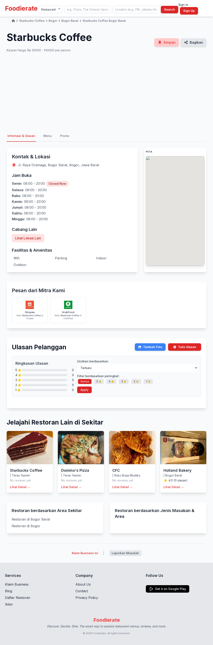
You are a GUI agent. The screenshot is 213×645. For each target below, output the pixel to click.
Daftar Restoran (17, 598)
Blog (8, 591)
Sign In (183, 4)
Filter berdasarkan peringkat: (98, 376)
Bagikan (196, 42)
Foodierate (21, 8)
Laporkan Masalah (125, 553)
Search (169, 9)
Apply (84, 389)
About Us (83, 584)
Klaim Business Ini (85, 553)
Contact (82, 591)
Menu (47, 136)
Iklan (9, 604)
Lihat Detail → (20, 487)
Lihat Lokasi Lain (28, 238)
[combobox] (87, 9)
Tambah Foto (152, 347)
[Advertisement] (106, 91)
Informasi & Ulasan (21, 136)
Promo (64, 136)
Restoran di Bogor (26, 526)
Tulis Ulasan (187, 347)
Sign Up (189, 10)
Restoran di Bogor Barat (31, 519)
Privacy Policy (87, 598)
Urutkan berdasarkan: (93, 361)
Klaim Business (16, 584)
